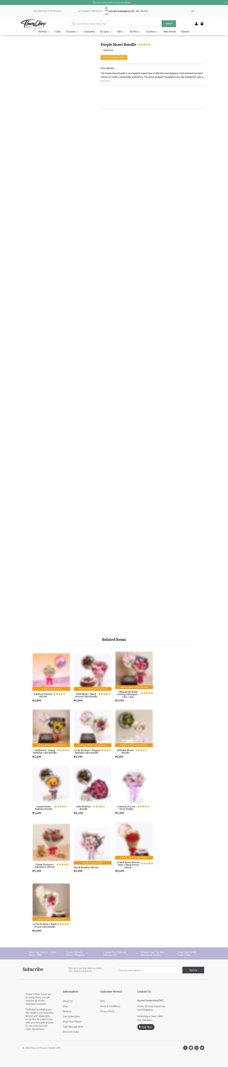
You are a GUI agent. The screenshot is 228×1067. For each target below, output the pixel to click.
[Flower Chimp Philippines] (46, 24)
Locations (151, 31)
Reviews (67, 1011)
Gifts (119, 31)
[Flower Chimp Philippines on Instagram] (196, 1048)
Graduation (89, 31)
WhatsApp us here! (147, 1016)
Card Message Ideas (73, 1026)
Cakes (58, 31)
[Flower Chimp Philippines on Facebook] (185, 1048)
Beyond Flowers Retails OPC (46, 1047)
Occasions (71, 31)
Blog (65, 1006)
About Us (67, 1001)
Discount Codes (71, 1031)
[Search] (72, 24)
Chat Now (147, 1027)
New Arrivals (170, 31)
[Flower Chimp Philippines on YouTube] (191, 1048)
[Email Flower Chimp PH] (202, 1048)
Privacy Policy (107, 1011)
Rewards (185, 31)
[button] (144, 44)
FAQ (192, 11)
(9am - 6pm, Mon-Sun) (128, 11)
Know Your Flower (72, 1021)
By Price (134, 31)
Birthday (43, 31)
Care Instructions (71, 1016)
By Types (104, 31)
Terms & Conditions (110, 1006)
